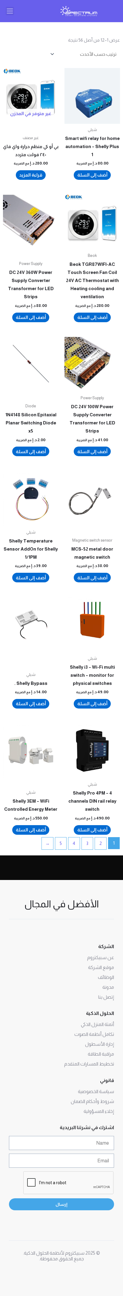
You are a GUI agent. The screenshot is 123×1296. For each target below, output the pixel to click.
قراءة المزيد (30, 174)
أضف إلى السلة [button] (92, 174)
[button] (10, 11)
